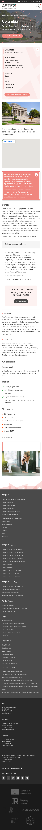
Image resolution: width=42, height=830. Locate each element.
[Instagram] (13, 778)
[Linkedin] (18, 778)
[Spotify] (27, 778)
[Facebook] (3, 778)
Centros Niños (18, 15)
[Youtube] (22, 778)
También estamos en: (9, 773)
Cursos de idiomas (7, 15)
